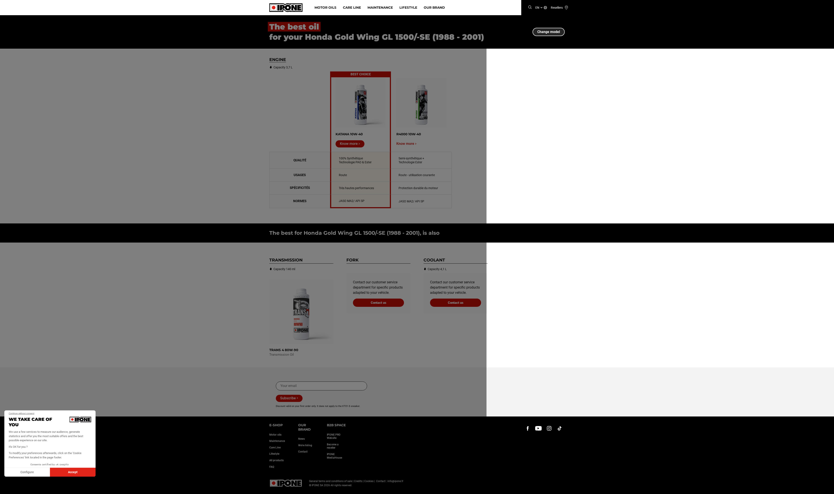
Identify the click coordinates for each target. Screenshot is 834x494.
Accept (73, 472)
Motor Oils (325, 7)
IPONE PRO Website (333, 436)
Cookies (369, 481)
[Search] (530, 7)
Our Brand (434, 7)
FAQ (271, 466)
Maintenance (380, 7)
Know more (349, 144)
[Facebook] (528, 428)
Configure (27, 472)
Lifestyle (408, 7)
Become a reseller (333, 446)
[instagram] (549, 428)
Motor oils (275, 434)
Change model (548, 32)
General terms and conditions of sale (330, 481)
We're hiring (305, 445)
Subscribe (288, 398)
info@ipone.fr (395, 481)
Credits (358, 481)
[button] (6, 489)
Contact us (378, 303)
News (301, 438)
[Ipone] (286, 483)
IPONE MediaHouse (334, 456)
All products (276, 460)
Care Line (352, 7)
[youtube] (538, 428)
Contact (303, 451)
